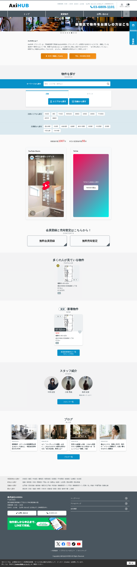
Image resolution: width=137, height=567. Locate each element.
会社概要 (74, 509)
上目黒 (63, 482)
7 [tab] (73, 32)
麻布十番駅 (81, 126)
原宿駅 (107, 126)
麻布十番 (65, 489)
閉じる (131, 563)
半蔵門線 (98, 485)
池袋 (24, 482)
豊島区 (77, 114)
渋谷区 (47, 114)
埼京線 (54, 485)
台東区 (73, 479)
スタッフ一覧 (68, 402)
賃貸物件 (64, 14)
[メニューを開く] (126, 14)
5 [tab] (69, 32)
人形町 (71, 489)
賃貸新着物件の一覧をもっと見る (68, 353)
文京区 (79, 479)
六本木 (44, 489)
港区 (53, 114)
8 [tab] (76, 32)
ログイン (122, 6)
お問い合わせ (102, 14)
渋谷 (34, 482)
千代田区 (101, 114)
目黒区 (85, 114)
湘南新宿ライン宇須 (65, 485)
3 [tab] (65, 32)
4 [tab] (67, 32)
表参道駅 (64, 126)
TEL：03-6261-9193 (82, 56)
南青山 (52, 482)
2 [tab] (63, 32)
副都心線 (105, 485)
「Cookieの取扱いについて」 (22, 564)
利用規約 (55, 550)
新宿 (54, 489)
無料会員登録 (47, 240)
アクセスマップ (76, 503)
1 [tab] (61, 32)
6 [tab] (71, 32)
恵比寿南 (77, 482)
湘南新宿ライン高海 (80, 485)
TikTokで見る (91, 187)
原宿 (59, 489)
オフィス (90, 94)
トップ (26, 14)
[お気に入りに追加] (80, 332)
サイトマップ (82, 550)
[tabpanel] (68, 24)
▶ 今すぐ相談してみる (54, 56)
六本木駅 (56, 130)
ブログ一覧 (68, 457)
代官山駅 (47, 130)
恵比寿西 (70, 482)
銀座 (58, 482)
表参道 (49, 489)
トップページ (75, 498)
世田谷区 (69, 114)
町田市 (47, 118)
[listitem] (68, 329)
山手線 (24, 485)
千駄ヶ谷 (46, 482)
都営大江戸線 (46, 485)
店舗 (47, 94)
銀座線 (38, 485)
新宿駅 (90, 126)
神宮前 (29, 482)
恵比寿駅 (47, 126)
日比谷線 (31, 485)
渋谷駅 (56, 126)
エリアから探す (59, 101)
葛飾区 (54, 118)
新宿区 (92, 114)
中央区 (61, 114)
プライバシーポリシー (68, 550)
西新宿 (39, 482)
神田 (38, 489)
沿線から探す (80, 101)
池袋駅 (72, 126)
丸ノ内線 (91, 485)
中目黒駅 (99, 126)
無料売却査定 (90, 240)
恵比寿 (24, 489)
